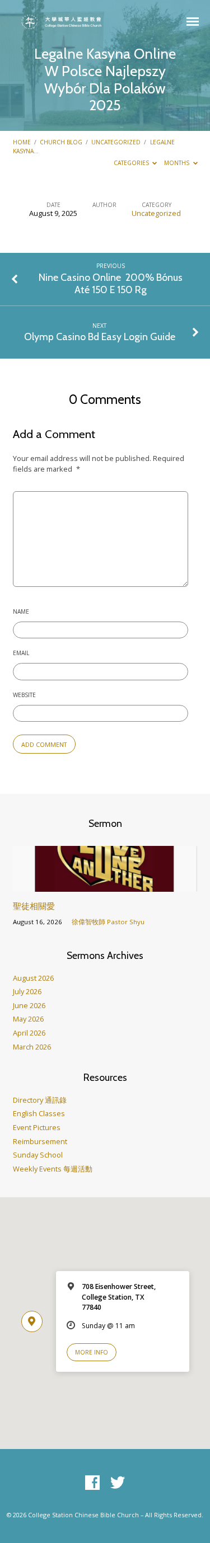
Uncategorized (116, 142)
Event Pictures (36, 1127)
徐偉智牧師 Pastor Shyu (108, 922)
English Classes (39, 1113)
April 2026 (29, 1033)
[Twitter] (117, 1483)
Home (22, 142)
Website (24, 695)
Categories (132, 163)
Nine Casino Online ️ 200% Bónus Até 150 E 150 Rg (111, 283)
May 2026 (28, 1019)
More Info (91, 1352)
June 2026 (29, 1005)
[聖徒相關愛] (105, 885)
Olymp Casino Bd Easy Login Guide (99, 336)
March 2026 (32, 1047)
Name (21, 611)
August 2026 (33, 978)
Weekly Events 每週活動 (52, 1169)
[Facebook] (92, 1483)
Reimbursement (40, 1141)
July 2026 (27, 991)
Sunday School (38, 1155)
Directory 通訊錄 (40, 1100)
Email (21, 653)
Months (177, 163)
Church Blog (61, 142)
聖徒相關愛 (34, 906)
